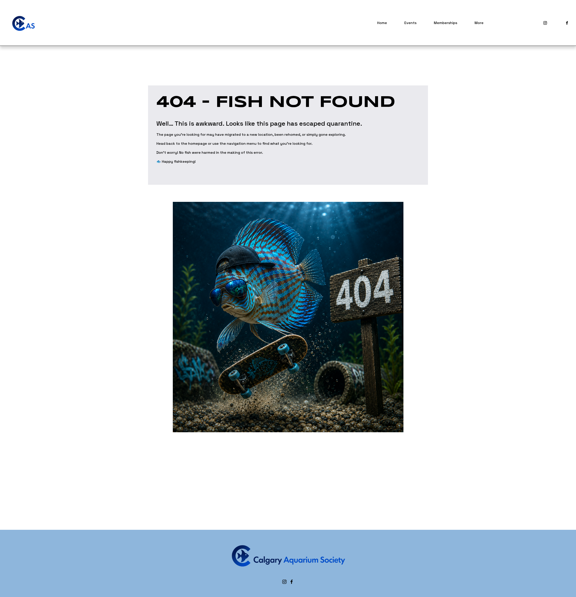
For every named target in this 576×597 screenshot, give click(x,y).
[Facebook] (567, 23)
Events (410, 22)
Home (382, 22)
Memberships (445, 22)
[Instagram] (545, 23)
